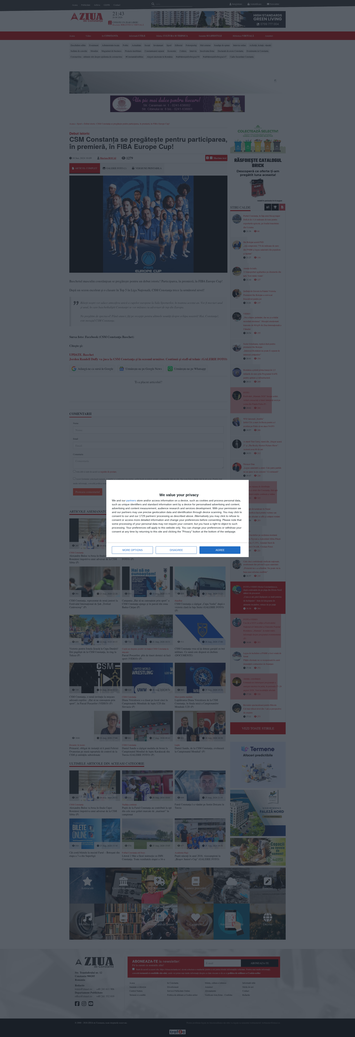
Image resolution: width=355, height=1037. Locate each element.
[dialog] (177, 518)
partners (131, 500)
